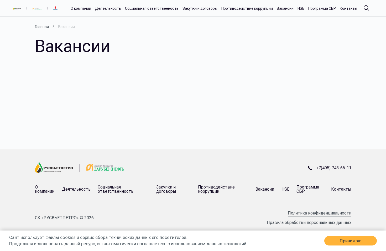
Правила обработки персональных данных (309, 222)
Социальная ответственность (152, 8)
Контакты (348, 8)
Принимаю (351, 240)
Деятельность (108, 8)
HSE (301, 8)
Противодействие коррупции (247, 8)
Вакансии (285, 8)
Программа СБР (322, 8)
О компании (81, 8)
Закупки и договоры (199, 8)
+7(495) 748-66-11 (333, 168)
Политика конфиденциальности (319, 213)
